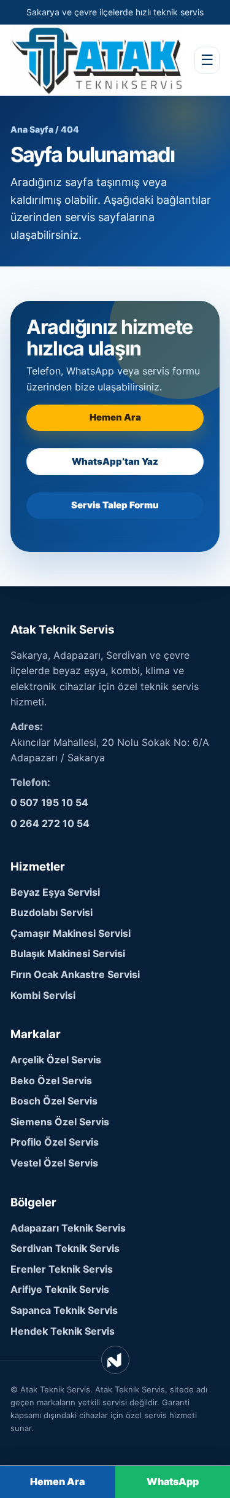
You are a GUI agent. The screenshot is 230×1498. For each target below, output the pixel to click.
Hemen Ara (115, 417)
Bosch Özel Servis (54, 1101)
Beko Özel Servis (51, 1080)
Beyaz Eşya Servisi (55, 892)
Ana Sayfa (31, 129)
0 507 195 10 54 (49, 802)
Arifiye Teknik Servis (59, 1289)
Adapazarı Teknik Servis (68, 1228)
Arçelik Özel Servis (55, 1060)
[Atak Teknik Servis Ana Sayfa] (96, 60)
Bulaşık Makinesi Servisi (67, 953)
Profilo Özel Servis (54, 1142)
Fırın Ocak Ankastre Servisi (75, 974)
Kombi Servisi (42, 995)
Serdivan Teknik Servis (65, 1248)
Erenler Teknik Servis (61, 1269)
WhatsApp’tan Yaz (115, 461)
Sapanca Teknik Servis (64, 1310)
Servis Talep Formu (115, 505)
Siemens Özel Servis (59, 1122)
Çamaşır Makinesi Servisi (70, 933)
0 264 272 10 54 (50, 823)
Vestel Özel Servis (54, 1163)
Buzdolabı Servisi (51, 912)
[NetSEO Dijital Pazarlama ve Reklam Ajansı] (115, 1360)
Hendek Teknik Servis (62, 1331)
